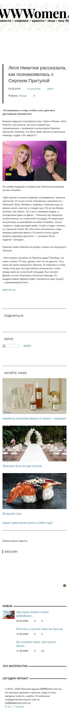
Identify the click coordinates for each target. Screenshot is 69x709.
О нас (8, 706)
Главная (19, 706)
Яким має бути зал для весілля (22, 466)
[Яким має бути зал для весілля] (34, 443)
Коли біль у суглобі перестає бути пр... (40, 629)
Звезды (23, 95)
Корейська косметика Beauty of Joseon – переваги (34, 418)
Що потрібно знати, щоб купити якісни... (36, 643)
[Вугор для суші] (34, 490)
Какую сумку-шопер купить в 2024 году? (28, 523)
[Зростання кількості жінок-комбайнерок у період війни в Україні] (9, 614)
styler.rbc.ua (9, 289)
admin (50, 88)
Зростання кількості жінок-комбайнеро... (32, 614)
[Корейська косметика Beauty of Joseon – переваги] (34, 395)
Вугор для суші (12, 513)
